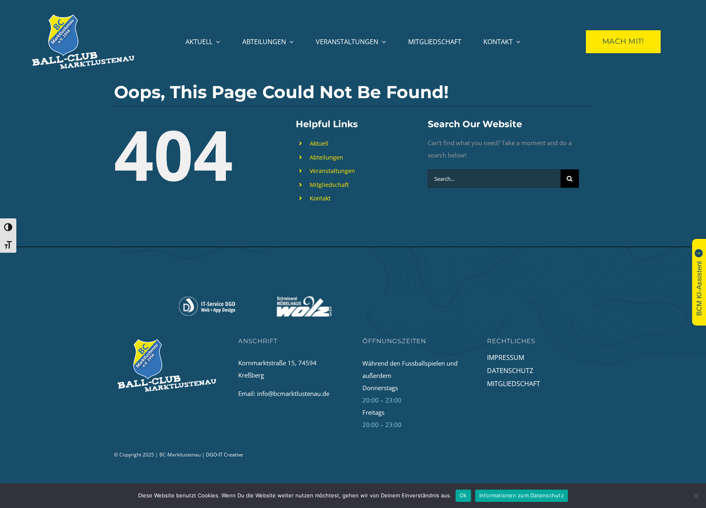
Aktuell (319, 143)
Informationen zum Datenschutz (521, 495)
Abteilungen (326, 157)
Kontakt (320, 198)
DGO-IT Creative (224, 454)
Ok (463, 495)
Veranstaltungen (332, 171)
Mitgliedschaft (329, 185)
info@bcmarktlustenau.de (293, 393)
